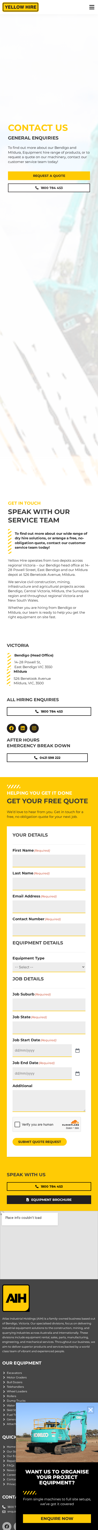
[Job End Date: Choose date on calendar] (77, 1073)
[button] (92, 7)
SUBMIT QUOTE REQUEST (39, 1142)
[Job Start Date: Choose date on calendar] (77, 1050)
